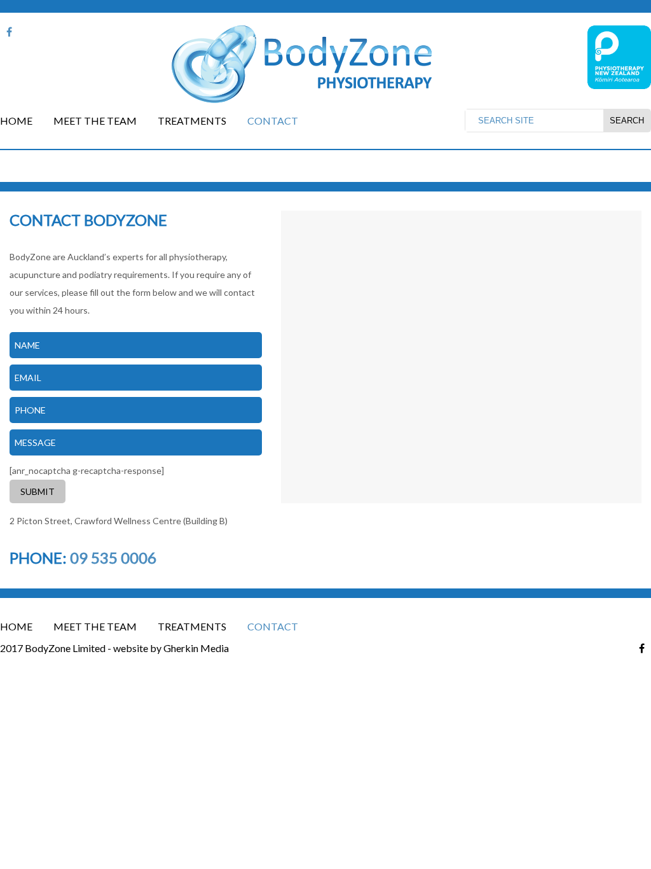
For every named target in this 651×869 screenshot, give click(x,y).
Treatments (192, 121)
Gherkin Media (196, 648)
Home (16, 121)
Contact (272, 121)
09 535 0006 (113, 557)
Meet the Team (95, 121)
